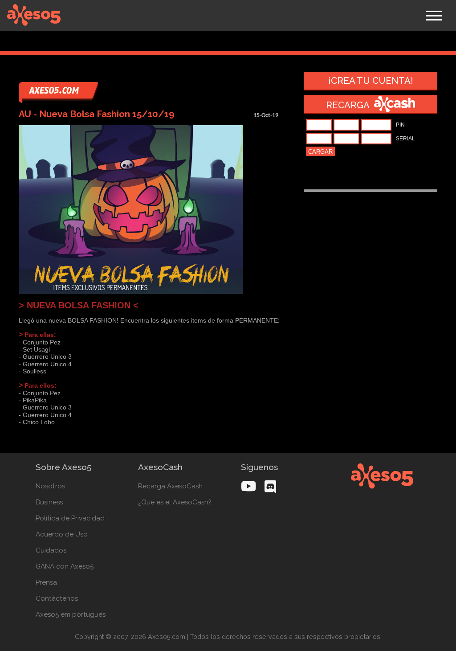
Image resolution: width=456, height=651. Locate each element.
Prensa (46, 582)
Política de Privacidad (70, 518)
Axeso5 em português (71, 614)
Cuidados (51, 550)
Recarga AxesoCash (170, 486)
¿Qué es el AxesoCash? (175, 502)
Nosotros (50, 486)
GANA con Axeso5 (65, 566)
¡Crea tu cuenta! (370, 80)
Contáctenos (57, 598)
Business (49, 502)
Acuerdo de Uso (62, 534)
